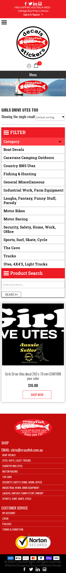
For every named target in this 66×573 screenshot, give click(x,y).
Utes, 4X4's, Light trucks (25, 264)
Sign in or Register (31, 14)
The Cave (12, 247)
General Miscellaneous (24, 182)
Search (11, 294)
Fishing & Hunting (20, 174)
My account (8, 513)
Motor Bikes (14, 211)
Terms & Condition (12, 529)
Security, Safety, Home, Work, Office (30, 229)
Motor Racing (16, 219)
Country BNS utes (19, 165)
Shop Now (37, 394)
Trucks (10, 256)
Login (5, 518)
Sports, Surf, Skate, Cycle (25, 239)
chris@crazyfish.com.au (27, 450)
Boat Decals (14, 149)
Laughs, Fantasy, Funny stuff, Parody (30, 200)
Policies (6, 524)
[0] (36, 65)
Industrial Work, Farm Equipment (34, 190)
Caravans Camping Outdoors (29, 157)
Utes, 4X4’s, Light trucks (16, 460)
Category (12, 141)
